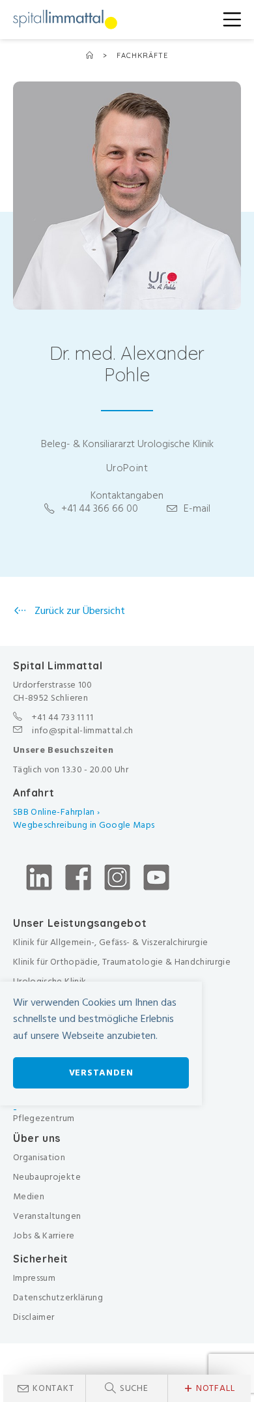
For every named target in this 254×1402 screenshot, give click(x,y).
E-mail (197, 508)
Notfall (209, 1388)
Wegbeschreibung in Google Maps (85, 824)
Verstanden (101, 1072)
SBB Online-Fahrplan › (56, 811)
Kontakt (53, 1387)
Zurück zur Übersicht (78, 610)
